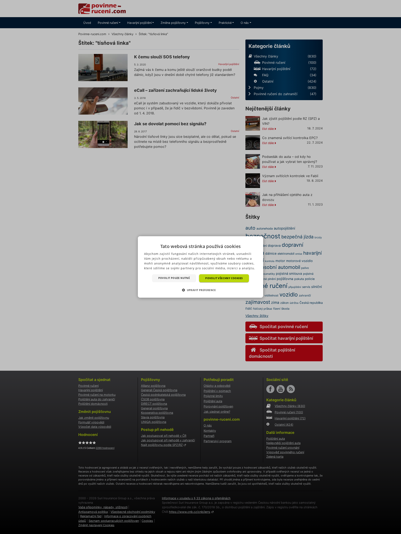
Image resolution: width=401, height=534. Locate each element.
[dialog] (200, 267)
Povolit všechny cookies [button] (224, 278)
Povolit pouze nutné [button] (174, 278)
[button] (200, 290)
